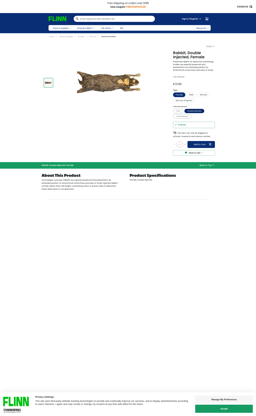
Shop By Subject (84, 28)
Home (51, 36)
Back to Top (206, 165)
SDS (121, 28)
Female (179, 94)
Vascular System (180, 106)
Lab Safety (106, 28)
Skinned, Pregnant (184, 100)
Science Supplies (60, 28)
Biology (81, 36)
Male (191, 94)
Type (175, 90)
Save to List (194, 152)
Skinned (203, 94)
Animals (92, 36)
